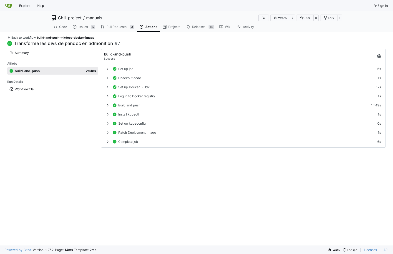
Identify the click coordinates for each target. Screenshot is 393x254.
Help (40, 6)
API (385, 250)
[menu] (334, 250)
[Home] (8, 6)
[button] (280, 18)
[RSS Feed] (263, 18)
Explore (24, 6)
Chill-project (70, 18)
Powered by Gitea (18, 250)
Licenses (370, 250)
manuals (94, 18)
